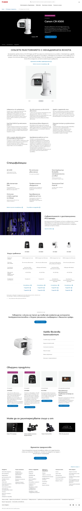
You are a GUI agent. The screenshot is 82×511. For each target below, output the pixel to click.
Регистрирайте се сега (40, 458)
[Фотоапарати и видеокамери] (34, 5)
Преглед (3, 44)
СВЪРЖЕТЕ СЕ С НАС (41, 312)
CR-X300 (69, 251)
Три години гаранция (12, 372)
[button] (30, 101)
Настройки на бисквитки (18, 501)
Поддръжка (16, 44)
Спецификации (10, 44)
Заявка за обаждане (50, 36)
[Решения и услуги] (62, 5)
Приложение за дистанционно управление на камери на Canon (65, 393)
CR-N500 (27, 251)
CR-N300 (41, 251)
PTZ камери (47, 18)
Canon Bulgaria (5, 504)
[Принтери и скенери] (52, 5)
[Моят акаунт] (79, 2)
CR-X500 (55, 251)
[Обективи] (41, 5)
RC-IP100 (43, 390)
